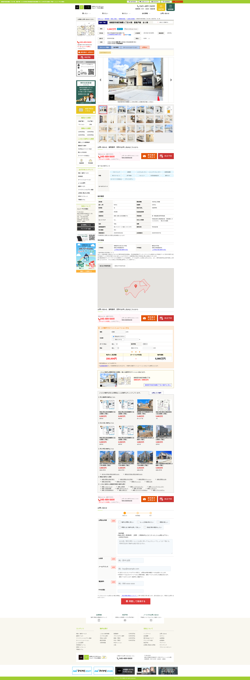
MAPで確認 (128, 34)
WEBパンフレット (83, 196)
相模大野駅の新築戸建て (108, 479)
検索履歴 (167, 1)
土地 (90, 124)
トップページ (147, 633)
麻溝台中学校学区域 (120, 266)
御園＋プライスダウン (159, 490)
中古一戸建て (117, 640)
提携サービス (81, 186)
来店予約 (161, 9)
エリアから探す (104, 636)
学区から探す (103, 638)
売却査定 (80, 176)
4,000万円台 (81, 135)
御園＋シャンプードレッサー (156, 486)
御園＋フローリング (107, 486)
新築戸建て (81, 121)
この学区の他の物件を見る (121, 249)
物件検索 (133, 1)
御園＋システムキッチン (136, 486)
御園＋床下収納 (138, 488)
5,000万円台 (90, 135)
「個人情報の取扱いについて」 (129, 595)
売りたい (105, 13)
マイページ (163, 642)
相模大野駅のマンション (144, 479)
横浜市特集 (103, 640)
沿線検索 (81, 163)
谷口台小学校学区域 (105, 266)
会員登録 (170, 9)
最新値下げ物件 (82, 145)
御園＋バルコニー (152, 488)
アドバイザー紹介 (86, 229)
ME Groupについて (149, 638)
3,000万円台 (90, 131)
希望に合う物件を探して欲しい (131, 527)
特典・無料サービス (83, 173)
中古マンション (118, 642)
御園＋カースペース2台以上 (140, 490)
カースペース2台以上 (83, 155)
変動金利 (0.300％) (120, 336)
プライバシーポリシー (165, 647)
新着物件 (116, 633)
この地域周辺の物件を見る (114, 34)
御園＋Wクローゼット (122, 488)
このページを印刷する (87, 64)
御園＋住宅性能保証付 (107, 490)
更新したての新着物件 (84, 142)
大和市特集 (103, 642)
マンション (81, 124)
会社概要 (146, 636)
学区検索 (90, 163)
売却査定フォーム (81, 645)
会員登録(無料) (104, 365)
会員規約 (162, 640)
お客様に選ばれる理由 (84, 193)
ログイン (162, 636)
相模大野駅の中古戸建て (126, 479)
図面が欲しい (163, 522)
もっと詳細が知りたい (147, 522)
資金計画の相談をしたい (154, 527)
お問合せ (144, 47)
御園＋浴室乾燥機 (106, 488)
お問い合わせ (164, 13)
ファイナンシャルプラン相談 (85, 189)
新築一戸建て (117, 638)
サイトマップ (163, 645)
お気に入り (144, 1)
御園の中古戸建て (121, 481)
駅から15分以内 (82, 152)
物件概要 (116, 47)
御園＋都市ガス (123, 490)
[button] (135, 286)
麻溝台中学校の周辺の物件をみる (133, 474)
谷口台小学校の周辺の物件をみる (110, 474)
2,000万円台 (81, 131)
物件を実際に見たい (127, 522)
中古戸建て (90, 121)
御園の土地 (149, 481)
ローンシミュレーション (130, 47)
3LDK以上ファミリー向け (85, 149)
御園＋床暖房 (121, 486)
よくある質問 (81, 183)
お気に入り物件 (156, 393)
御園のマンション (136, 481)
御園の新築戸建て (106, 481)
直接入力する (119, 339)
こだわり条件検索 (104, 633)
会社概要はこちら (86, 225)
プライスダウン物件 (119, 636)
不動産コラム (81, 199)
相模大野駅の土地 (161, 479)
